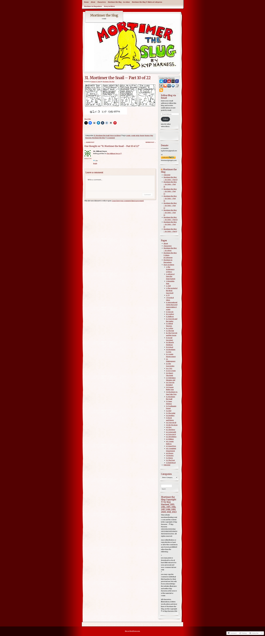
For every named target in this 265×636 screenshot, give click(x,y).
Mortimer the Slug (104, 15)
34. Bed (168, 411)
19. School (169, 347)
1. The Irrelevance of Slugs (170, 269)
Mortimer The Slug (108, 81)
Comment (147, 194)
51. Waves (169, 458)
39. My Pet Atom (171, 425)
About (93, 2)
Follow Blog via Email (168, 96)
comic (128, 135)
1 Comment (111, 138)
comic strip (135, 135)
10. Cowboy (170, 314)
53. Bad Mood (171, 463)
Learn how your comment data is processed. (128, 201)
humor (147, 135)
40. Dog (169, 427)
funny (142, 135)
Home (86, 2)
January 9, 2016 (88, 158)
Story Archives (109, 6)
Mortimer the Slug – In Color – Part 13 (170, 205)
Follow (165, 119)
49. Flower (169, 453)
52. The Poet (170, 460)
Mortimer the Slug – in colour (119, 2)
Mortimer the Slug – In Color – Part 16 (170, 184)
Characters (101, 2)
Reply (95, 163)
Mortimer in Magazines (93, 6)
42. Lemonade (171, 432)
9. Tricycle (169, 312)
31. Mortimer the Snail (101, 135)
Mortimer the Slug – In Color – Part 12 (170, 212)
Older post (89, 142)
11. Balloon (170, 316)
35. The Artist (170, 413)
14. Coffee (169, 328)
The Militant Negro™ (114, 153)
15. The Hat (170, 331)
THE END (167, 175)
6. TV (168, 295)
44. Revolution (171, 437)
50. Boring (170, 455)
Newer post (151, 142)
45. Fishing (170, 439)
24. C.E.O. (169, 368)
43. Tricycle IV (171, 434)
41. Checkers (170, 430)
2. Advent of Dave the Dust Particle (170, 276)
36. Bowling (170, 415)
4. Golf (168, 286)
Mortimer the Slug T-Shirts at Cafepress (147, 2)
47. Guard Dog (171, 446)
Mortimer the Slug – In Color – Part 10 (170, 224)
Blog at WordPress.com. (132, 631)
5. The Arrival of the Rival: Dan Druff (171, 290)
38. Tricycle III (171, 423)
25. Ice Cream (171, 371)
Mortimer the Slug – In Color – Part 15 (170, 191)
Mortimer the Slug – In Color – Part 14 (170, 198)
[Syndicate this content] (161, 169)
